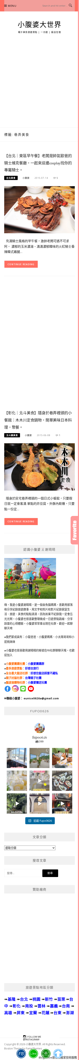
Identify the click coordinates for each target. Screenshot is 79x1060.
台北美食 (11, 177)
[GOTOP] (58, 1053)
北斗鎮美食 (12, 435)
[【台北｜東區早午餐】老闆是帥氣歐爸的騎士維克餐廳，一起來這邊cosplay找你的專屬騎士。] (39, 209)
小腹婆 (26, 177)
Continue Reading (21, 264)
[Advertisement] (39, 85)
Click (75, 530)
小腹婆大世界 (39, 25)
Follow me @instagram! (32, 1038)
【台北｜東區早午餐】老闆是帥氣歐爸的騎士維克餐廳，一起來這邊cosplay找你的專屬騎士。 (38, 163)
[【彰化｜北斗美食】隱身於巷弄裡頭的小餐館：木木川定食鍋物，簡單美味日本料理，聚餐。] (39, 467)
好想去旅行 (32, 668)
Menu (12, 6)
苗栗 (61, 999)
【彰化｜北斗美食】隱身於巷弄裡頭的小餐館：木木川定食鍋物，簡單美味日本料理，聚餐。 (38, 420)
